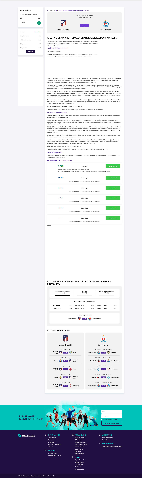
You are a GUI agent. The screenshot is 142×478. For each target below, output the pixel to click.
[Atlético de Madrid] (63, 23)
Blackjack (78, 451)
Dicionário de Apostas (54, 444)
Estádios (50, 447)
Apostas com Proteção (54, 455)
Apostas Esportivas (31, 476)
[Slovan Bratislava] (105, 23)
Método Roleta (79, 447)
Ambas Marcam (52, 453)
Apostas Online (79, 453)
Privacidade (78, 440)
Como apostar (52, 437)
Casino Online (79, 449)
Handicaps (51, 440)
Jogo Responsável (80, 442)
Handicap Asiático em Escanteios (112, 446)
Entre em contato (80, 437)
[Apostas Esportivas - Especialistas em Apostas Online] (30, 435)
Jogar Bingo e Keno (81, 444)
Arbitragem (51, 442)
